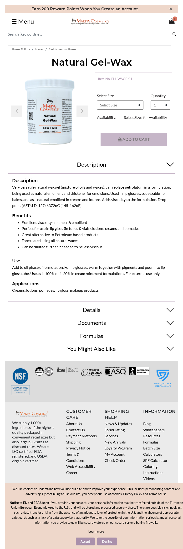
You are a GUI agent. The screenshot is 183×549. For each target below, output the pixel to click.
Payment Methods (81, 435)
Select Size (105, 95)
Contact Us (75, 430)
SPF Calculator (155, 460)
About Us (74, 423)
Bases (39, 49)
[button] (16, 111)
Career (71, 472)
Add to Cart (136, 139)
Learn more (96, 531)
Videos (149, 478)
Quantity (158, 95)
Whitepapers (154, 430)
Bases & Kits (21, 49)
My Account (115, 454)
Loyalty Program (118, 448)
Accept (85, 541)
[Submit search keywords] (174, 34)
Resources (151, 435)
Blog (147, 423)
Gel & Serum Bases (62, 49)
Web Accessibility (80, 466)
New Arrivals (115, 442)
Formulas (150, 442)
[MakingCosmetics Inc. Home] (90, 21)
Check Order (115, 460)
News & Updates (118, 423)
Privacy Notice (78, 448)
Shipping (73, 442)
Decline (107, 541)
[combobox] (91, 34)
